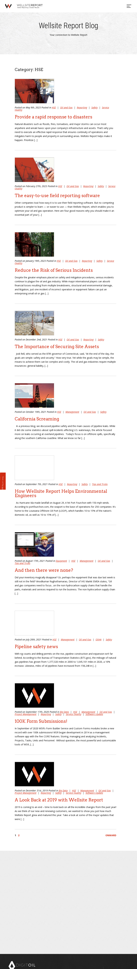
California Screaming (37, 418)
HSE (54, 107)
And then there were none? (44, 570)
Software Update (94, 714)
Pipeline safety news (36, 646)
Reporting (82, 107)
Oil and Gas (66, 107)
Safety (94, 107)
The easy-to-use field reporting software (57, 195)
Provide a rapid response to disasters (53, 116)
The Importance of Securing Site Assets (57, 346)
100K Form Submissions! (41, 721)
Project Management (25, 714)
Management (72, 411)
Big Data (64, 711)
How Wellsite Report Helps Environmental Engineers (61, 493)
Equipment (61, 560)
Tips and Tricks (100, 484)
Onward (110, 835)
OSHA (98, 639)
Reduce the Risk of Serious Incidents (54, 270)
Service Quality (73, 714)
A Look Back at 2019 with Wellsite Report (59, 799)
